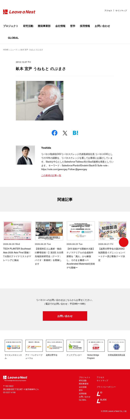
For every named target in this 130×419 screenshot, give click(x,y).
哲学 (72, 26)
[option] (17, 241)
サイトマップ (121, 10)
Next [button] (123, 242)
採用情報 (85, 26)
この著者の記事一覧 (51, 175)
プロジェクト (10, 26)
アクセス (108, 10)
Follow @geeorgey (77, 169)
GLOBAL (13, 38)
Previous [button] (6, 242)
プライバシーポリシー (106, 386)
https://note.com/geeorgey (54, 169)
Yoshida (46, 148)
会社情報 (60, 26)
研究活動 (28, 26)
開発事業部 (44, 26)
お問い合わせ (102, 26)
